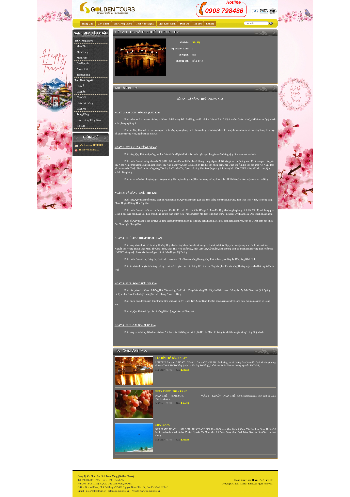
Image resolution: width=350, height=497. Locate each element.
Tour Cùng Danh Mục (131, 350)
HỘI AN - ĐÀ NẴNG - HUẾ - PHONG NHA (147, 32)
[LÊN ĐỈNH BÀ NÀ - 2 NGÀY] (134, 371)
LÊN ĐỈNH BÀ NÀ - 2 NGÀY (171, 358)
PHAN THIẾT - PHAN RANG (171, 391)
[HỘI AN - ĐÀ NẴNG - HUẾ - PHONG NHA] (140, 76)
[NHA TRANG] (134, 437)
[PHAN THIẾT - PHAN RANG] (134, 404)
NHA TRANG (162, 424)
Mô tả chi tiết (126, 88)
